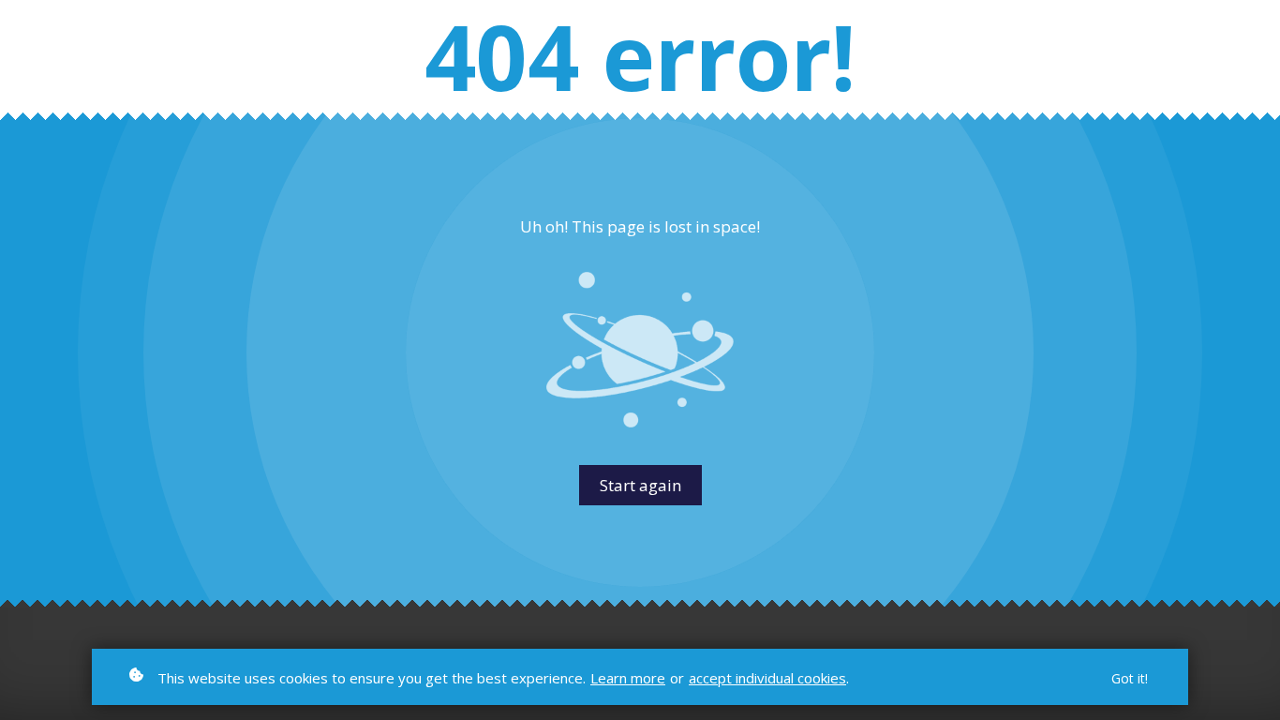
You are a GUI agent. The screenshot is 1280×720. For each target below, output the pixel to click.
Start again (640, 485)
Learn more (627, 677)
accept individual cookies (767, 677)
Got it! (1129, 678)
